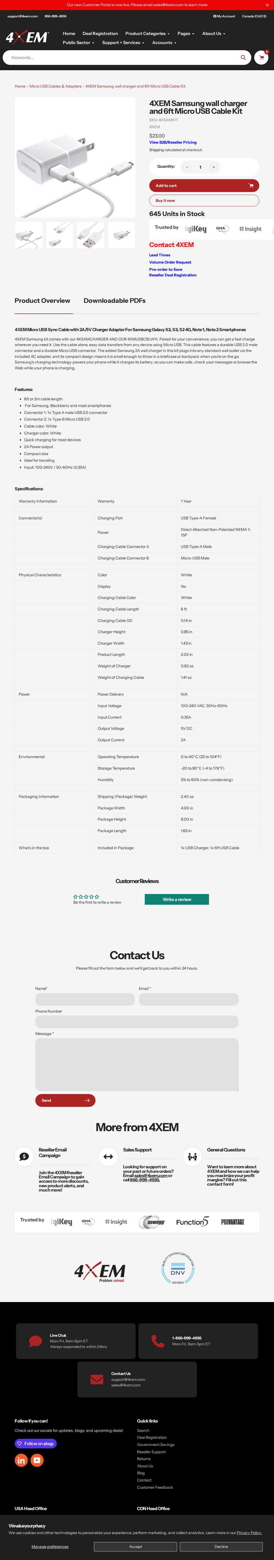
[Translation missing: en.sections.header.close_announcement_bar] (267, 5)
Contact (144, 1480)
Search (143, 1430)
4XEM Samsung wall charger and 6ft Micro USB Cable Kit (135, 86)
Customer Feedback (155, 1487)
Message (44, 1033)
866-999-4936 (55, 16)
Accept (135, 1546)
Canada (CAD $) (254, 16)
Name (41, 988)
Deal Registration (152, 1437)
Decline (221, 1546)
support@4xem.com (22, 16)
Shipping (156, 150)
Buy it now (165, 200)
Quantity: (166, 166)
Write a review (177, 899)
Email (145, 988)
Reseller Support (151, 1451)
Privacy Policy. (249, 1532)
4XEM (154, 126)
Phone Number (48, 1011)
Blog (141, 1473)
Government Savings (155, 1444)
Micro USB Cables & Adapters (55, 86)
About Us (145, 1466)
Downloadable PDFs (115, 300)
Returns (144, 1458)
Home (20, 86)
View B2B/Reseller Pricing (173, 142)
